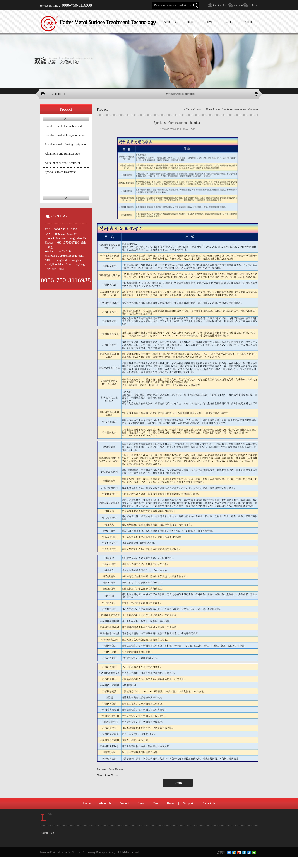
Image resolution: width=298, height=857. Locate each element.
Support (188, 803)
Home (209, 109)
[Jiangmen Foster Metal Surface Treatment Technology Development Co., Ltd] (99, 23)
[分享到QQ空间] (234, 852)
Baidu (44, 832)
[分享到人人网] (249, 852)
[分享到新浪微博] (239, 852)
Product (124, 803)
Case (155, 803)
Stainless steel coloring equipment (66, 144)
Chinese (253, 5)
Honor (171, 803)
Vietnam (238, 5)
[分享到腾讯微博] (244, 852)
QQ (53, 832)
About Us (105, 803)
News (140, 803)
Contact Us (219, 5)
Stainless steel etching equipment (65, 135)
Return (177, 782)
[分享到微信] (254, 852)
